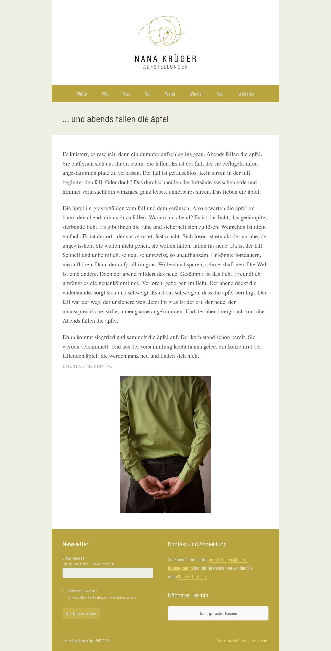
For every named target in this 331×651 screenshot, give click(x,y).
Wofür (82, 93)
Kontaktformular (192, 576)
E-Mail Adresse (75, 558)
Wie (105, 93)
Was (127, 93)
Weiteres (246, 93)
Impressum (260, 640)
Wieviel (196, 93)
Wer (220, 93)
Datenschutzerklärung (230, 640)
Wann (170, 93)
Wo (147, 93)
